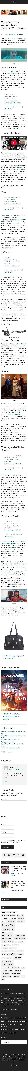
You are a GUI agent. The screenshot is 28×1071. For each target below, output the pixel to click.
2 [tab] (11, 337)
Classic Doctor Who (10, 921)
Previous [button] (3, 331)
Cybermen (20, 564)
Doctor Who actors (8, 929)
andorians (15, 912)
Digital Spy (11, 302)
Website (3, 832)
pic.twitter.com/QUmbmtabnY (12, 266)
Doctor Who (16, 153)
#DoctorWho (13, 101)
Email (3, 824)
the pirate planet (6, 973)
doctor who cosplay (20, 935)
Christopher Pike (12, 918)
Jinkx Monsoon (17, 167)
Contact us (14, 1065)
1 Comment (20, 34)
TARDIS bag (4, 970)
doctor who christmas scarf (7, 932)
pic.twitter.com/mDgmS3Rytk (12, 103)
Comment (4, 799)
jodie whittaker (14, 951)
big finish (20, 915)
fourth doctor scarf (13, 948)
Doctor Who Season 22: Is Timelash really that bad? (18, 868)
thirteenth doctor (6, 976)
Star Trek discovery (8, 961)
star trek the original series (10, 967)
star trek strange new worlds (7, 964)
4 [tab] (14, 337)
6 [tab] (18, 337)
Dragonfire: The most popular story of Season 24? (13, 1017)
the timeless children (16, 973)
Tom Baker (16, 976)
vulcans (22, 976)
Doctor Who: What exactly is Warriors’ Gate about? (13, 1029)
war (3, 979)
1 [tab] (9, 337)
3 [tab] (13, 337)
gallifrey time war (5, 951)
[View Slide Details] (14, 331)
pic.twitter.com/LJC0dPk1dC (12, 530)
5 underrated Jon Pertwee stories (10, 748)
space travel (9, 958)
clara (3, 921)
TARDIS (22, 967)
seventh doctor (20, 954)
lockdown (21, 951)
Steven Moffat (5, 215)
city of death (21, 918)
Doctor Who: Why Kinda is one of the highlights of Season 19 (18, 884)
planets (3, 954)
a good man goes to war (6, 912)
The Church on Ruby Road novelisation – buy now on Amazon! (12, 716)
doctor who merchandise (19, 938)
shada (3, 958)
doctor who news (7, 941)
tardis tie (10, 970)
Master (3, 566)
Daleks (15, 564)
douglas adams (6, 945)
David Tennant (21, 921)
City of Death (11, 547)
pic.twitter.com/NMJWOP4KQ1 (13, 464)
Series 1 (15, 414)
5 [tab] (16, 337)
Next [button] (24, 331)
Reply (5, 781)
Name (3, 816)
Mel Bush (14, 584)
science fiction (11, 954)
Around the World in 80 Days (8, 915)
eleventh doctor (15, 945)
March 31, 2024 (9, 109)
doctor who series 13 (19, 941)
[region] (14, 331)
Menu (15, 2)
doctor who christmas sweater (7, 935)
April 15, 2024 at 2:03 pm (16, 769)
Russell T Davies (11, 73)
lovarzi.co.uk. (15, 1009)
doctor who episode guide (7, 938)
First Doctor (5, 948)
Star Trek (17, 958)
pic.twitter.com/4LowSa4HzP (12, 204)
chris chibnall (4, 918)
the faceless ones (18, 970)
